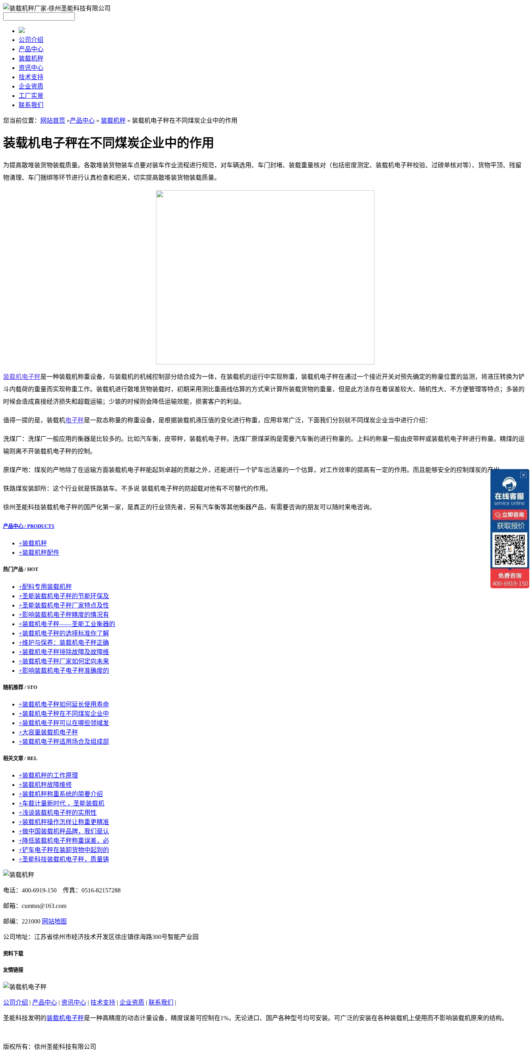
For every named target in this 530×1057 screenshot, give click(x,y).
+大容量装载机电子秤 (48, 732)
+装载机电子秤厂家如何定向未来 (64, 661)
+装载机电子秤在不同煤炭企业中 (64, 713)
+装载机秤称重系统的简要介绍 (61, 794)
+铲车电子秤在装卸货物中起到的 (64, 850)
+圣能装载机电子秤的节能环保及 (64, 596)
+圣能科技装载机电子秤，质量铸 (64, 859)
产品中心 (31, 49)
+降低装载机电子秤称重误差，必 (64, 840)
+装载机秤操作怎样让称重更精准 (64, 822)
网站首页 (52, 120)
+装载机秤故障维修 (45, 784)
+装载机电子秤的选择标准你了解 (64, 633)
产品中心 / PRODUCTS (28, 526)
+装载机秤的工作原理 (48, 775)
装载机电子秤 (65, 1018)
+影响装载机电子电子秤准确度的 (64, 670)
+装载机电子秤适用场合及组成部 (64, 741)
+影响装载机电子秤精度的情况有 (64, 614)
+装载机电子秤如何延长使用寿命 (64, 704)
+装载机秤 (33, 543)
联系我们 (31, 105)
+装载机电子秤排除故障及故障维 (64, 652)
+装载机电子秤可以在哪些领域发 (64, 723)
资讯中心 (31, 67)
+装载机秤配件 (39, 552)
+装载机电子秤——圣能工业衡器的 (67, 624)
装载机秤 (31, 58)
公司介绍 (31, 39)
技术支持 (31, 77)
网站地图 (54, 921)
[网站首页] (22, 31)
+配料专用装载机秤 (45, 586)
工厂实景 (31, 95)
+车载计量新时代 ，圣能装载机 (61, 803)
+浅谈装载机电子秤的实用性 (58, 812)
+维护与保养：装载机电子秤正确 (64, 642)
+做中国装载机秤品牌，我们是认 (64, 831)
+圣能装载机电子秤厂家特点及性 (64, 605)
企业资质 (31, 86)
